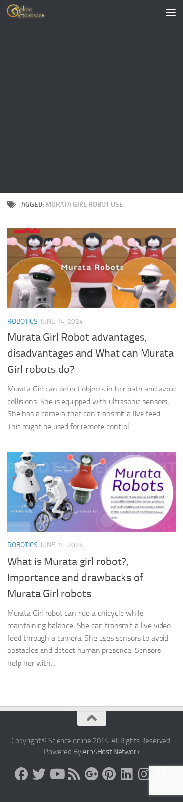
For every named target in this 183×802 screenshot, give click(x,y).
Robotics (22, 321)
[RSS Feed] (74, 774)
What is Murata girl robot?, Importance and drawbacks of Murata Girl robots (75, 577)
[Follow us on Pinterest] (109, 774)
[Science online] (21, 774)
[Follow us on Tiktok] (162, 774)
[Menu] (171, 12)
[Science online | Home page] (33, 12)
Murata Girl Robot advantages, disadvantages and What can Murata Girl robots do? (90, 353)
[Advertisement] (91, 96)
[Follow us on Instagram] (144, 774)
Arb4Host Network (111, 751)
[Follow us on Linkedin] (127, 774)
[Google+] (92, 774)
